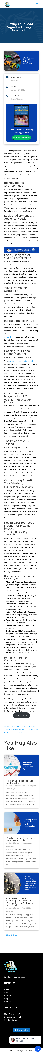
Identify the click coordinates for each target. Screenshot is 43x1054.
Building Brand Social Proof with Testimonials (21, 839)
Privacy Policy (21, 1030)
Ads (34, 786)
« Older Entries (10, 935)
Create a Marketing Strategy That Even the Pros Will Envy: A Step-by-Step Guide (20, 902)
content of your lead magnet (20, 361)
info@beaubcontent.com (15, 977)
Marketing (15, 81)
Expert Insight (21, 715)
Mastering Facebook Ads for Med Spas (19, 782)
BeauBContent (15, 786)
